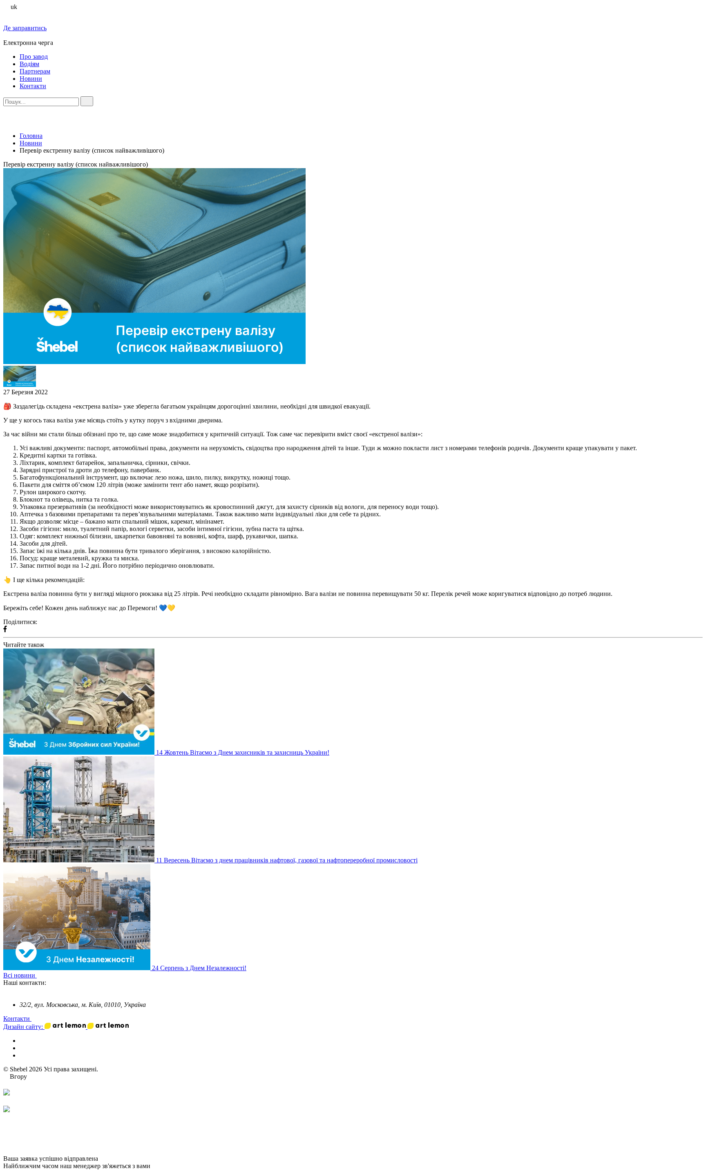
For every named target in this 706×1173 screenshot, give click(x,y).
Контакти (33, 85)
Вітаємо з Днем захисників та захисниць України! (259, 752)
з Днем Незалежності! (215, 967)
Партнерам (35, 71)
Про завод (34, 56)
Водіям (29, 63)
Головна (31, 135)
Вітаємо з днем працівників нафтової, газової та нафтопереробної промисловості (304, 860)
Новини (31, 78)
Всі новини (20, 975)
